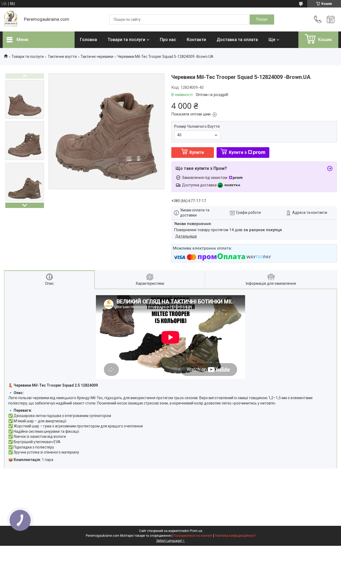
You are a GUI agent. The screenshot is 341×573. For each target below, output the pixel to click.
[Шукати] (262, 19)
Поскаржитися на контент (192, 536)
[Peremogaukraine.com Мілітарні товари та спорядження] (10, 19)
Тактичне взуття (62, 56)
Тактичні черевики (96, 56)
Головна (88, 39)
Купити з (238, 152)
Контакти (196, 39)
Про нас (168, 39)
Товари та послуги (126, 39)
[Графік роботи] (330, 19)
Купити (196, 152)
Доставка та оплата (237, 39)
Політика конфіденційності (235, 536)
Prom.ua (196, 531)
